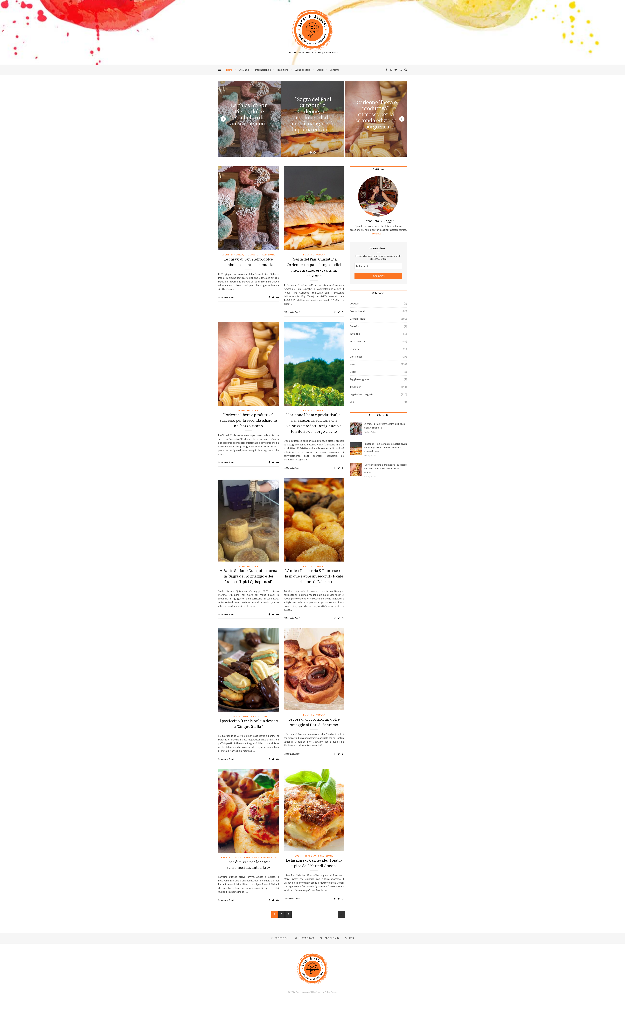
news (352, 364)
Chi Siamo (243, 69)
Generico (355, 326)
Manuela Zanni (227, 297)
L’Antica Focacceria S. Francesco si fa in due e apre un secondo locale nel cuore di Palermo (314, 576)
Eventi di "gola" (232, 254)
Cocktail (354, 303)
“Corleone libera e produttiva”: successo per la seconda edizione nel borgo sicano (376, 114)
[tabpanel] (249, 119)
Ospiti (320, 69)
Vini (352, 402)
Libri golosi (259, 716)
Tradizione (282, 69)
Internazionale (263, 69)
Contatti (334, 69)
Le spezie (355, 348)
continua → (378, 233)
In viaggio (252, 254)
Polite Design (331, 992)
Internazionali (357, 341)
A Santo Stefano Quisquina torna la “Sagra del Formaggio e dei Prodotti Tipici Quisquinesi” (248, 576)
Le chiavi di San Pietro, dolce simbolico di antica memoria (249, 114)
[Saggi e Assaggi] (312, 30)
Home (229, 69)
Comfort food (240, 716)
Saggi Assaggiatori (360, 379)
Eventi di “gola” (302, 69)
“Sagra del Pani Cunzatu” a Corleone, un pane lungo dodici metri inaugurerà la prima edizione (312, 114)
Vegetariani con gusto (260, 857)
